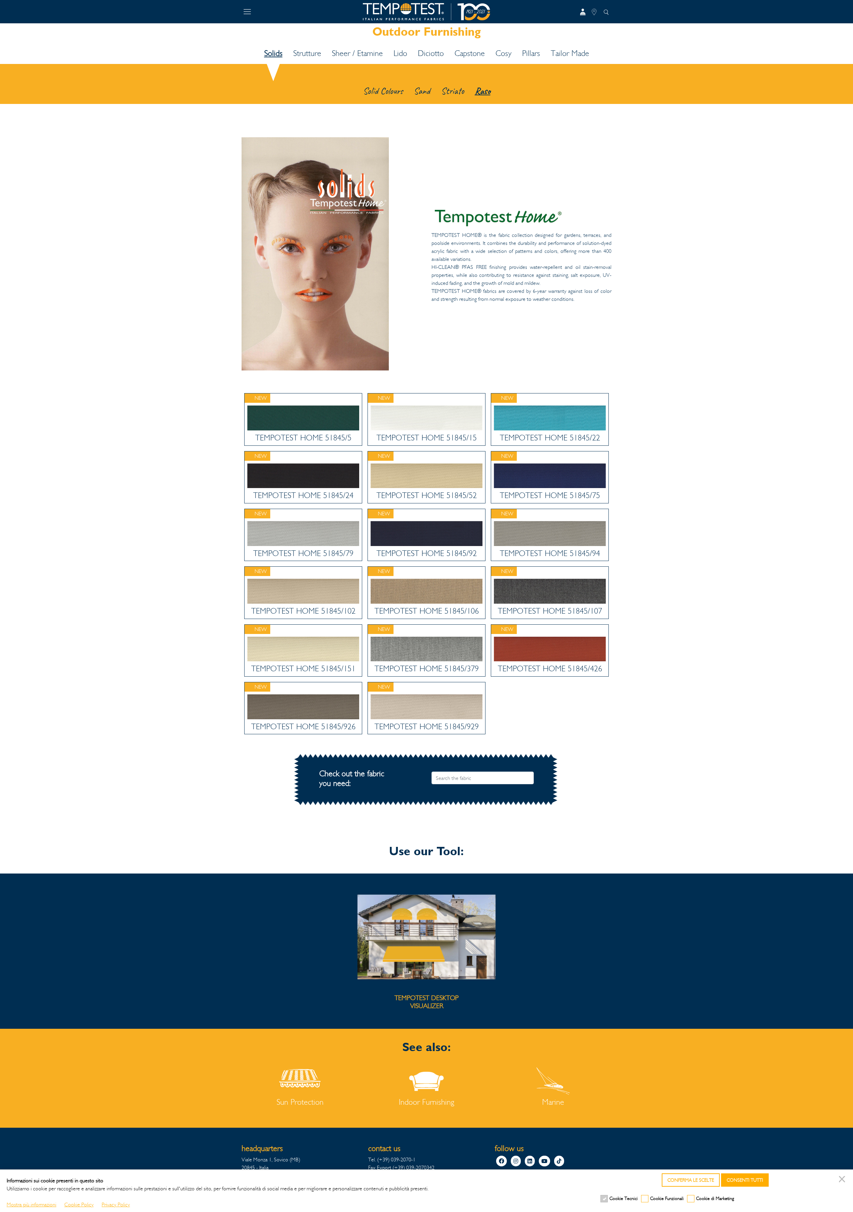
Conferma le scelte (690, 1180)
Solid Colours (383, 91)
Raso (482, 91)
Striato (452, 91)
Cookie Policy (79, 1204)
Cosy (503, 53)
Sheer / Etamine (357, 53)
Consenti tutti (745, 1180)
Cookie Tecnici (623, 1198)
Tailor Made (570, 53)
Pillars (531, 53)
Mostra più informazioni (31, 1204)
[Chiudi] (843, 1180)
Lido (400, 53)
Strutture (307, 53)
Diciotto (431, 53)
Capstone (469, 53)
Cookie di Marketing (715, 1198)
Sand (422, 91)
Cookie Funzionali (667, 1198)
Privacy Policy (116, 1204)
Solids (273, 53)
